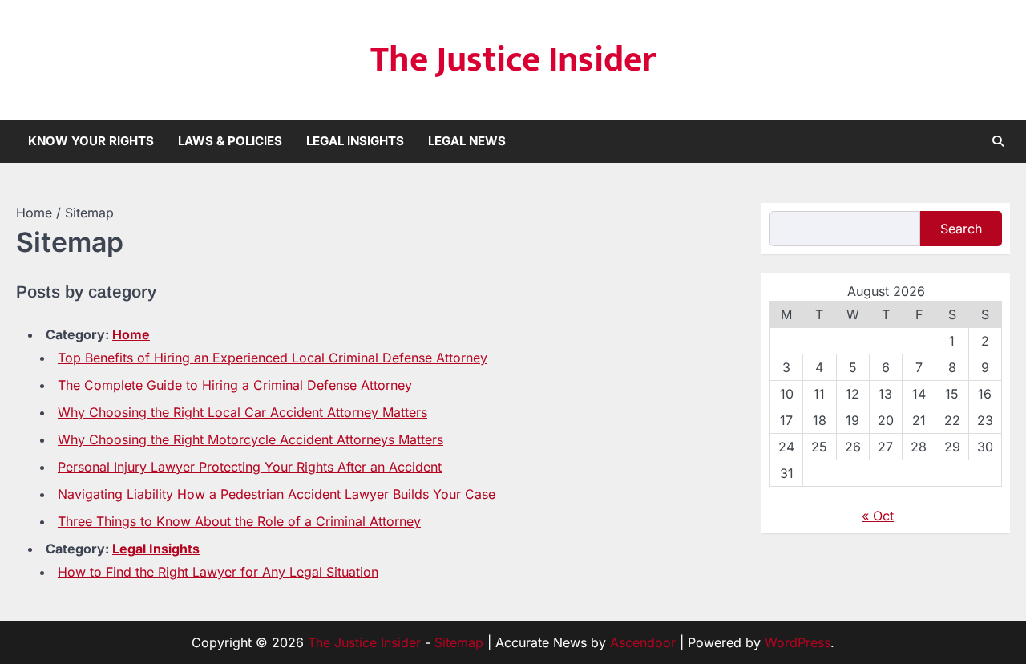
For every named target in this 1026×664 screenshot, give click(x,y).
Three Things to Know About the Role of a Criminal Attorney (239, 521)
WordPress (797, 642)
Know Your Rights (91, 140)
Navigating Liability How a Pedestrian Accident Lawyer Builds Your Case (276, 494)
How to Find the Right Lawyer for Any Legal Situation (218, 572)
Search (961, 229)
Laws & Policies (230, 140)
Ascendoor (643, 642)
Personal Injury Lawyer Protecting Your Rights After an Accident (250, 467)
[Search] (998, 141)
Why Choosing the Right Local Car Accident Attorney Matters (242, 412)
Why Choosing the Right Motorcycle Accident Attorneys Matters (250, 439)
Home (131, 334)
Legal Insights (355, 140)
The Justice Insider (513, 60)
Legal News (467, 140)
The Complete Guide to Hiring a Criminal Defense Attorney (235, 385)
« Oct (878, 516)
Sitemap (458, 642)
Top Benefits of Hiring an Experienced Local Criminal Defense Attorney (272, 358)
